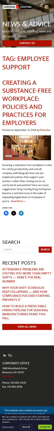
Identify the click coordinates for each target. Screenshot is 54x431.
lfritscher (45, 130)
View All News (27, 327)
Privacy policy (8, 427)
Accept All (45, 427)
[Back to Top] (50, 384)
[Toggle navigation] (46, 7)
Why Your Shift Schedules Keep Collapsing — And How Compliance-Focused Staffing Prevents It (26, 294)
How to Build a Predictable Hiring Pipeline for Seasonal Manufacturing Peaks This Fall (25, 312)
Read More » (18, 201)
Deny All (26, 427)
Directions (8, 376)
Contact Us (27, 43)
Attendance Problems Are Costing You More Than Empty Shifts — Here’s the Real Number (26, 275)
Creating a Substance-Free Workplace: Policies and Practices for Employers (26, 103)
